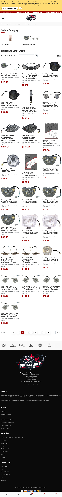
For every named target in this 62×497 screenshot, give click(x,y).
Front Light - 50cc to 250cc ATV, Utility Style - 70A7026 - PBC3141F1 (50, 259)
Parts (2, 446)
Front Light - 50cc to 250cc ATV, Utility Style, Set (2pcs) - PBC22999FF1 (9, 288)
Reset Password (5, 474)
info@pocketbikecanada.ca (33, 381)
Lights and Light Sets (29, 44)
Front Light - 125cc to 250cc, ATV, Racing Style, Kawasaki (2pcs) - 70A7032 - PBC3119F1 (50, 105)
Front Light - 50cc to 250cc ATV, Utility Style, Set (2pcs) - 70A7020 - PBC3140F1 (10, 315)
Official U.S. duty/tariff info (10, 8)
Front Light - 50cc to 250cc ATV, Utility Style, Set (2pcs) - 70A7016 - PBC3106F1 (31, 288)
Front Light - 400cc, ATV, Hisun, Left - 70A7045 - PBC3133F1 (49, 142)
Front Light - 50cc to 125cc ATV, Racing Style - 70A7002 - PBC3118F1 (9, 201)
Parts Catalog (4, 451)
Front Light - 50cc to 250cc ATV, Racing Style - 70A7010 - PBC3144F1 (30, 232)
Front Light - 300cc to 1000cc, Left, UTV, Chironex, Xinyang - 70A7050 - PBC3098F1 (8, 138)
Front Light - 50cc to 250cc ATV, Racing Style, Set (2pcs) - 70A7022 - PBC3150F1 (29, 260)
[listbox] (26, 56)
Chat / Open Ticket (6, 425)
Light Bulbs (4, 44)
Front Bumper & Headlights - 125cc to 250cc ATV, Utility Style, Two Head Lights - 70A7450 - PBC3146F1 (31, 76)
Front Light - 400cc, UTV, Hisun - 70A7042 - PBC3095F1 (8, 170)
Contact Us (4, 411)
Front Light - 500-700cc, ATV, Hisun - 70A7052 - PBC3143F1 (29, 173)
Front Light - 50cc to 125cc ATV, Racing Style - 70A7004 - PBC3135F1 (30, 201)
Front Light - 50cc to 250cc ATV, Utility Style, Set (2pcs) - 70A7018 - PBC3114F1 (51, 288)
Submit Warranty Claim (7, 419)
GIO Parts (3, 440)
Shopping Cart (5, 428)
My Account (4, 466)
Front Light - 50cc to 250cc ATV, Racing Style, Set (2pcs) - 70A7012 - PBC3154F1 (8, 260)
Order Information (5, 417)
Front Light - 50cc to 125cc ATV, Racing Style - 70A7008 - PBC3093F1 (9, 229)
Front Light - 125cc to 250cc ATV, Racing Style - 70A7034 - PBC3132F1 (9, 104)
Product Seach (5, 449)
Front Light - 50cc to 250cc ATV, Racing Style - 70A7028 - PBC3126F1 (50, 232)
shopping (3, 480)
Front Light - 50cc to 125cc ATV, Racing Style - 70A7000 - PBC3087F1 (50, 169)
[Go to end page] (48, 332)
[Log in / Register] (19, 494)
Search (3, 454)
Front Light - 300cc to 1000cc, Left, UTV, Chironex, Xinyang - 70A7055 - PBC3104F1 (29, 138)
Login (2, 469)
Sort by (16, 56)
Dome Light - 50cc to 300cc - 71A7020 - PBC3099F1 (10, 74)
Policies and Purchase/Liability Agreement (12, 437)
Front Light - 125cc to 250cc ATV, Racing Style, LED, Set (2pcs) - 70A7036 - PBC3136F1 (29, 109)
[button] (59, 18)
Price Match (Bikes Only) (7, 422)
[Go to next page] (44, 332)
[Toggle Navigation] (2, 17)
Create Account (5, 471)
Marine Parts (4, 443)
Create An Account (6, 414)
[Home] (6, 494)
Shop (2, 477)
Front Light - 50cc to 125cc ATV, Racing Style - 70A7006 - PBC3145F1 (50, 201)
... (39, 332)
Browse (3, 457)
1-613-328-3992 (34, 384)
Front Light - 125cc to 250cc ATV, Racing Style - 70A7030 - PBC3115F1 (50, 75)
